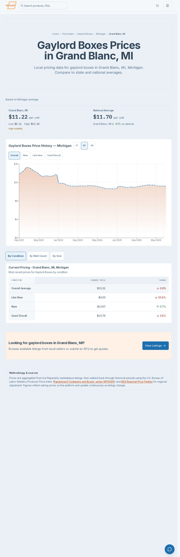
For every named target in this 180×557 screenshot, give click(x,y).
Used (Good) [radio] (54, 155)
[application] (89, 202)
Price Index (68, 34)
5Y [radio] (84, 145)
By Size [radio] (57, 255)
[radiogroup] (84, 146)
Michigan (100, 34)
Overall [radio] (14, 155)
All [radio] (92, 145)
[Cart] (157, 5)
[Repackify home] (11, 5)
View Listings (153, 345)
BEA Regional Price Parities (137, 381)
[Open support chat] (170, 549)
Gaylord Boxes (85, 34)
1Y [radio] (77, 145)
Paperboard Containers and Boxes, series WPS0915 (84, 381)
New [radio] (25, 155)
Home (55, 34)
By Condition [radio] (16, 255)
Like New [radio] (37, 155)
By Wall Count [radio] (38, 255)
